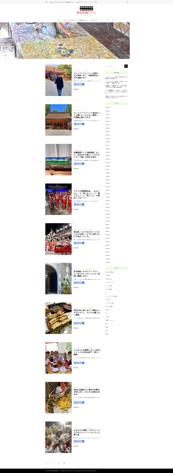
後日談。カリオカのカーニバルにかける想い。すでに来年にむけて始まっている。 (87, 234)
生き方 (86, 71)
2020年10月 (107, 221)
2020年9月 (107, 224)
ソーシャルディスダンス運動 (111, 296)
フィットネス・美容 (109, 303)
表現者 (106, 334)
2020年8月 (107, 228)
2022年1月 (107, 176)
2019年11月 (107, 259)
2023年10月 (107, 128)
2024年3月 (107, 111)
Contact (95, 2)
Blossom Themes (83, 470)
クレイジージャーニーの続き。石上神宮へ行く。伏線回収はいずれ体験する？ (87, 76)
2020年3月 (107, 245)
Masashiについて (79, 2)
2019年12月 (107, 255)
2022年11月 (107, 155)
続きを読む (76, 89)
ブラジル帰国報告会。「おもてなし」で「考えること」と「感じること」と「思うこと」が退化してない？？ (87, 194)
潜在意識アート (86, 12)
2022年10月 (107, 159)
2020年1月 (107, 252)
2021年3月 (107, 203)
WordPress (94, 470)
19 (58, 463)
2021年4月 (107, 200)
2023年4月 (107, 145)
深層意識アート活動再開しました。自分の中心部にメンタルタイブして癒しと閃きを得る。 (87, 155)
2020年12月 (107, 214)
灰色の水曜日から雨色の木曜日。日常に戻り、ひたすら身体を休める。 (87, 392)
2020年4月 (107, 241)
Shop (91, 2)
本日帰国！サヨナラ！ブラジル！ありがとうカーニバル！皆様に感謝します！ (87, 274)
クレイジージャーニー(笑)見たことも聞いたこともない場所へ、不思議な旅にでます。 (87, 115)
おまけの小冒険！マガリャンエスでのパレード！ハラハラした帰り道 (87, 433)
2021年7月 (107, 190)
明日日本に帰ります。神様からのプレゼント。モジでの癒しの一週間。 (87, 313)
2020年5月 (107, 238)
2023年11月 (107, 124)
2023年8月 (107, 131)
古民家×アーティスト (109, 320)
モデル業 (107, 310)
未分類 (106, 327)
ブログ (86, 2)
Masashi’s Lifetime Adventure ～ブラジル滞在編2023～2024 (62, 2)
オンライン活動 (108, 285)
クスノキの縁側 (108, 289)
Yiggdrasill (108, 279)
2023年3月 (107, 148)
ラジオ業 (107, 316)
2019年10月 (107, 262)
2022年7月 (107, 169)
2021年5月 (107, 197)
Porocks (107, 275)
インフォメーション (109, 282)
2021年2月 (107, 207)
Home (46, 2)
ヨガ (106, 313)
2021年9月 (107, 183)
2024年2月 (107, 114)
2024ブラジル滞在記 (88, 229)
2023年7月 (107, 135)
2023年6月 (107, 138)
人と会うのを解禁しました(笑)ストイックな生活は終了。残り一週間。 (87, 352)
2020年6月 (107, 234)
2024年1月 (107, 117)
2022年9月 (107, 162)
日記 (85, 150)
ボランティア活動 (108, 306)
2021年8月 (107, 186)
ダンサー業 (107, 299)
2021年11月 (107, 179)
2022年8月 (107, 166)
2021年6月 (107, 193)
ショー (106, 292)
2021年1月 (107, 210)
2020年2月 (107, 248)
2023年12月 (107, 121)
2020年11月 (107, 217)
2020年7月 (107, 231)
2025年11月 (107, 107)
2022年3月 (107, 172)
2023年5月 (107, 142)
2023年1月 (107, 152)
